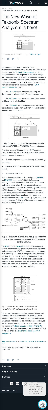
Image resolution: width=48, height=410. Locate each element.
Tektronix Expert (35, 54)
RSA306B (13, 105)
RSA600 (12, 91)
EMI (21, 197)
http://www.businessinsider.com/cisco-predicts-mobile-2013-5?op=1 (24, 343)
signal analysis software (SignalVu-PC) (22, 327)
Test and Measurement (25, 72)
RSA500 (12, 98)
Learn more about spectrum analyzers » (21, 332)
